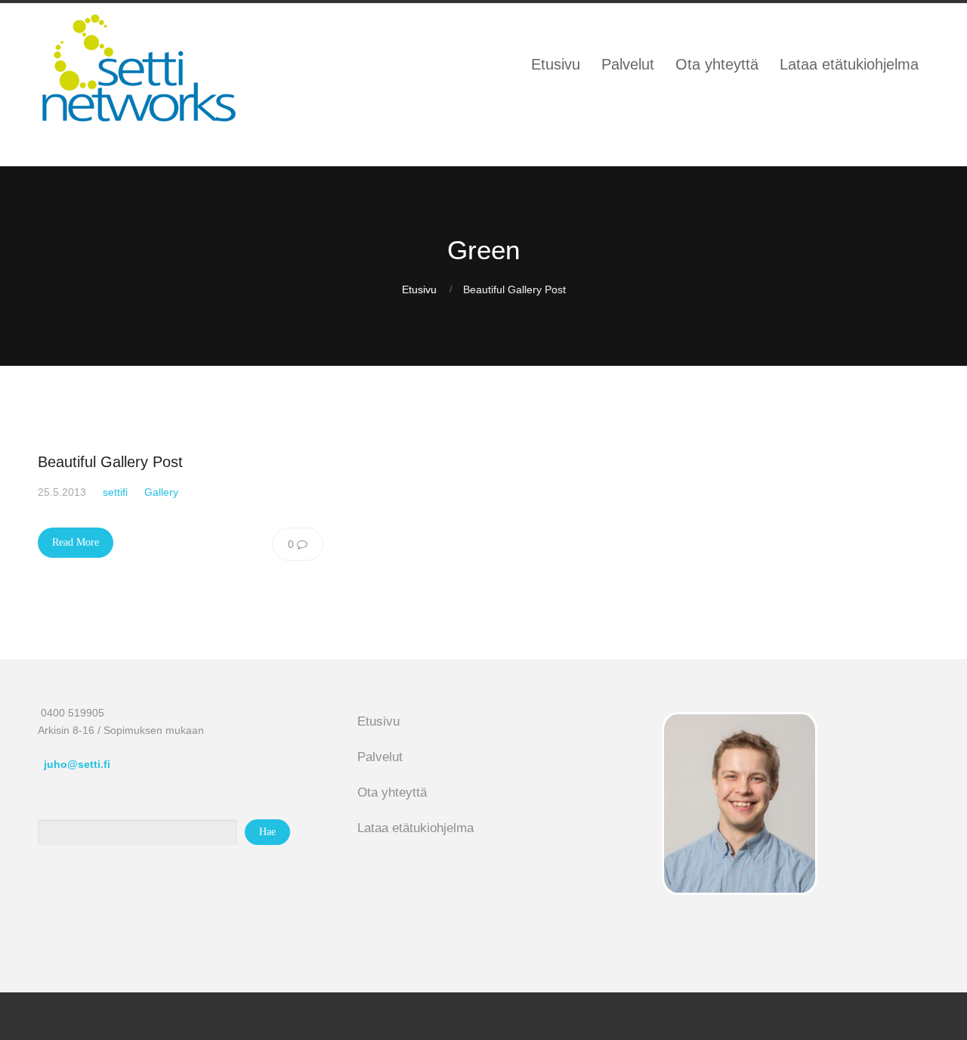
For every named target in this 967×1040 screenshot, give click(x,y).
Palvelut (380, 757)
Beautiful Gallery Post (110, 461)
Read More (75, 542)
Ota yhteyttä (392, 792)
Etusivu (419, 289)
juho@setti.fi (77, 764)
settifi (115, 492)
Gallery (161, 492)
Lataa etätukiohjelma (415, 828)
